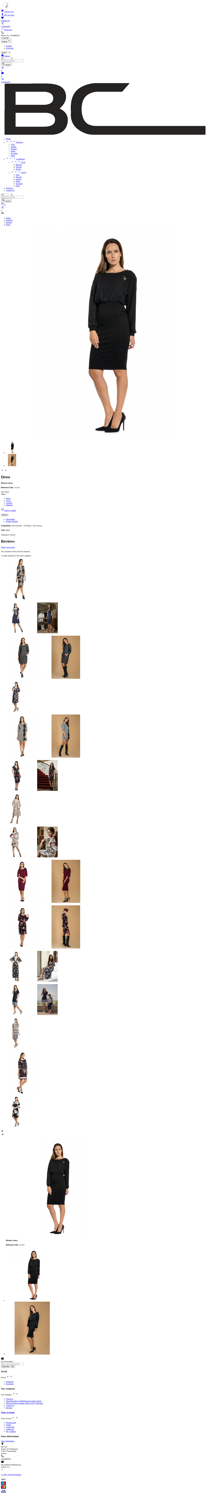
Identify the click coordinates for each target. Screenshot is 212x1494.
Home (8, 139)
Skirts (13, 151)
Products (14, 142)
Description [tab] (10, 519)
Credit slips (10, 1427)
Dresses (14, 149)
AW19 (18, 173)
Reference (5, 535)
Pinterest (9, 505)
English (9, 46)
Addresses (10, 1429)
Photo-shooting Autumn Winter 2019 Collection (24, 1403)
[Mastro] (3, 1484)
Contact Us (10, 190)
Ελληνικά (9, 48)
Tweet (8, 501)
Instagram (9, 1382)
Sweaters (14, 153)
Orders (8, 1425)
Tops (13, 144)
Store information (7, 1441)
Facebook (9, 1384)
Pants (13, 156)
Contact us (10, 1405)
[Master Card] (3, 1488)
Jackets (13, 147)
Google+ (9, 503)
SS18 (18, 162)
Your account (7, 1412)
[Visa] (3, 1492)
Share (8, 498)
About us (9, 188)
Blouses (19, 165)
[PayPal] (3, 1480)
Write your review (8, 547)
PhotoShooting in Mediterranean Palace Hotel (23, 1401)
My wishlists (11, 1431)
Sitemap (9, 1408)
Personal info (11, 1423)
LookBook (15, 159)
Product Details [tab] (12, 521)
